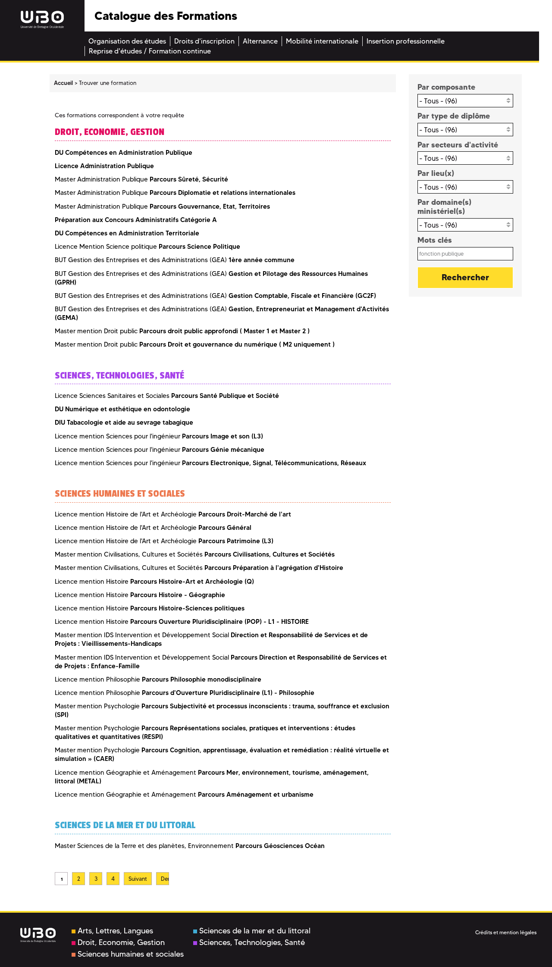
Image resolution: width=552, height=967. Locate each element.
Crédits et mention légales (505, 932)
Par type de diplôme (453, 115)
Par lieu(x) (435, 173)
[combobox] (465, 100)
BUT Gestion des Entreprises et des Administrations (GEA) (175, 260)
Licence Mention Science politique (147, 246)
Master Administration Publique (141, 179)
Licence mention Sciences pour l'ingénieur (159, 436)
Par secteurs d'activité (457, 144)
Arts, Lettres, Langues (115, 931)
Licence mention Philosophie (158, 679)
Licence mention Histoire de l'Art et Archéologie (173, 514)
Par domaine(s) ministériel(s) (444, 206)
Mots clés (434, 239)
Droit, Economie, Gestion (121, 942)
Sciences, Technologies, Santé (252, 942)
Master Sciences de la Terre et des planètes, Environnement (190, 846)
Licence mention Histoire (154, 581)
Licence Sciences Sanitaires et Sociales (167, 396)
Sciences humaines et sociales (131, 954)
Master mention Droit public (182, 331)
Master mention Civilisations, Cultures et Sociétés (195, 554)
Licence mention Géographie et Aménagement (184, 794)
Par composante (446, 86)
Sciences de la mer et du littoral (254, 931)
